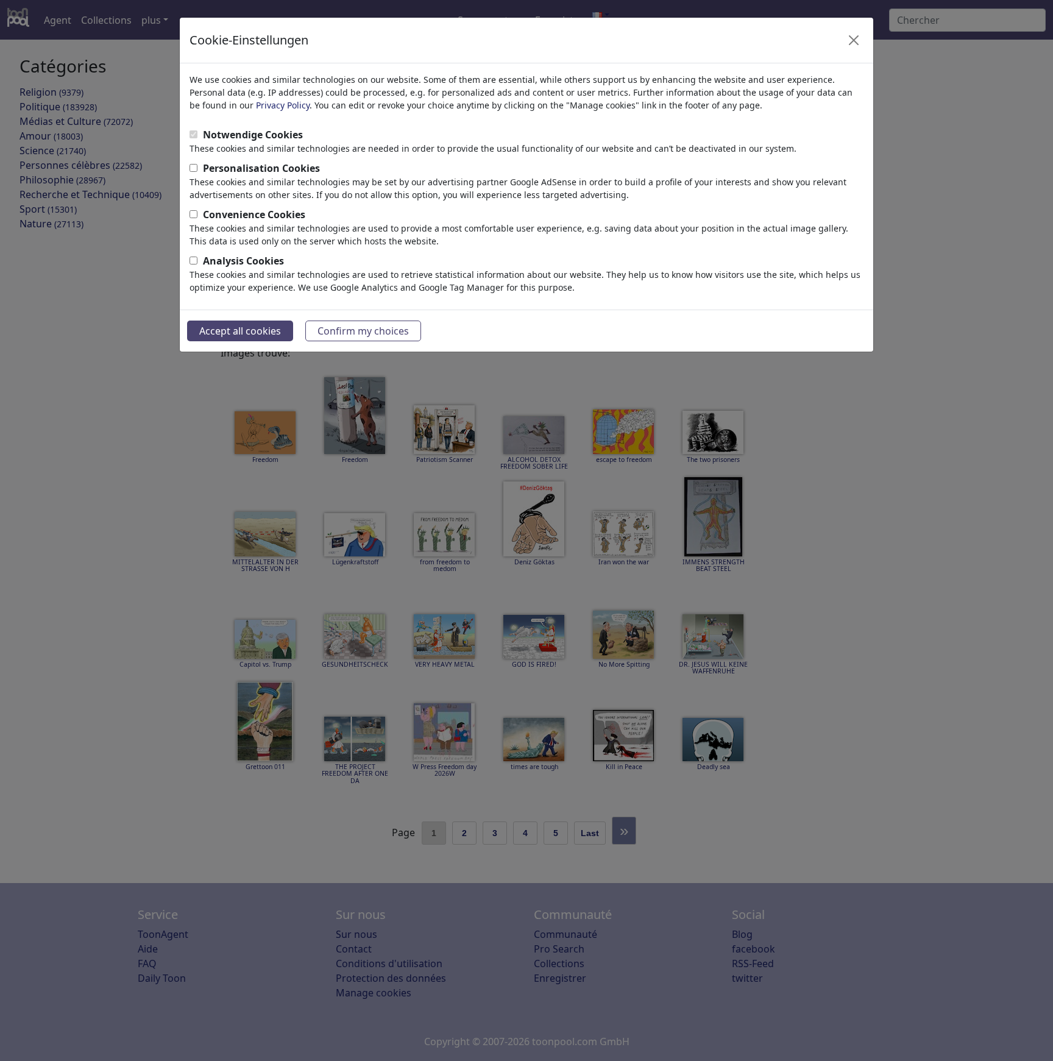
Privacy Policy (283, 105)
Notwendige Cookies (253, 134)
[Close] (853, 40)
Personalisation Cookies (261, 168)
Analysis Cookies (243, 261)
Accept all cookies (240, 331)
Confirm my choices (363, 331)
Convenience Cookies (254, 214)
